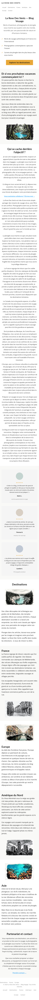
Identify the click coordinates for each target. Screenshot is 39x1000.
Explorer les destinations (19, 62)
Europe (4, 10)
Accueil (4, 7)
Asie (30, 7)
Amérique (24, 7)
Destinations (11, 7)
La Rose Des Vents (11, 3)
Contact (10, 10)
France (18, 7)
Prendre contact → (19, 973)
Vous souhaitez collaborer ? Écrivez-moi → (19, 196)
